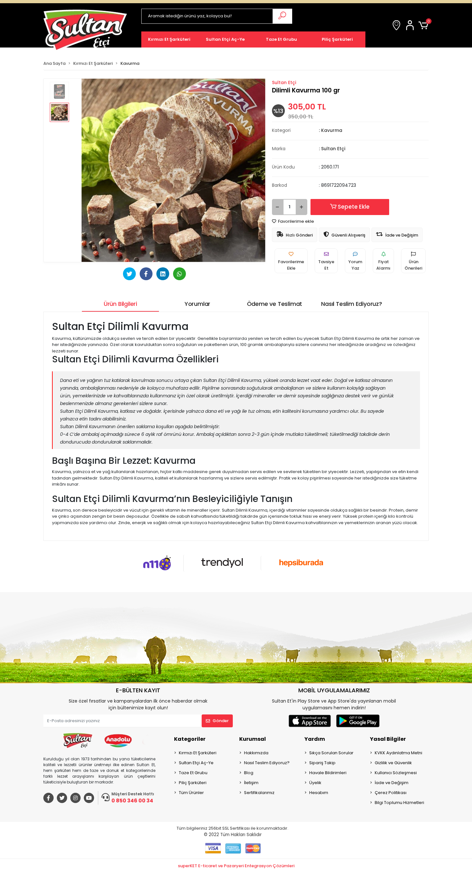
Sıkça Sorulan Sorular (331, 753)
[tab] (120, 303)
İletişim (251, 783)
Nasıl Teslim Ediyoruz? (267, 763)
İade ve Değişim (391, 783)
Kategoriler (189, 739)
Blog (248, 773)
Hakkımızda (256, 753)
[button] (411, 25)
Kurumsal (252, 739)
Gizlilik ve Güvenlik (393, 763)
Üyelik (315, 783)
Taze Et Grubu (193, 773)
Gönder (221, 721)
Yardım (314, 739)
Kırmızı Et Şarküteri (197, 753)
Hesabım (318, 793)
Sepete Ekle (354, 207)
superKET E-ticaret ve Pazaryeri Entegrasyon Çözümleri (236, 866)
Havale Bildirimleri (327, 773)
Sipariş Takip (322, 763)
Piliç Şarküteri (192, 783)
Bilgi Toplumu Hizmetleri (399, 803)
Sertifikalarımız (259, 793)
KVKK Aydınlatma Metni (398, 753)
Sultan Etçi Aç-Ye (196, 763)
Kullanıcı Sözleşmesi (396, 773)
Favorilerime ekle (295, 221)
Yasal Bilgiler (388, 739)
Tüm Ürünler (191, 793)
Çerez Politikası (390, 793)
